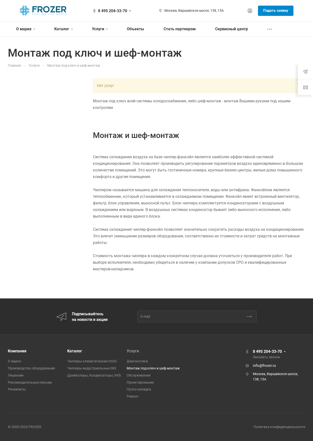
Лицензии (15, 375)
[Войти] (250, 11)
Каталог (74, 351)
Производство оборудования (31, 368)
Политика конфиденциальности (279, 427)
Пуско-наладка (139, 389)
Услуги (133, 351)
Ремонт (133, 396)
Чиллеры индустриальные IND (91, 368)
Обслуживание (139, 375)
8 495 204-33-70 (112, 11)
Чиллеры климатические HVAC (92, 361)
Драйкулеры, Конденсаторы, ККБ (94, 375)
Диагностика (137, 361)
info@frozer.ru (264, 365)
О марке (14, 361)
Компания (17, 351)
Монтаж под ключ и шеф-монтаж (153, 368)
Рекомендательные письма (30, 382)
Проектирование (140, 382)
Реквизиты (17, 389)
